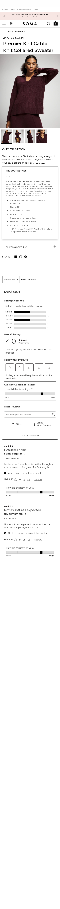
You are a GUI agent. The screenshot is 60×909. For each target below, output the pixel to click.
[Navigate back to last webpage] (4, 31)
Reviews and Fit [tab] (11, 279)
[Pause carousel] (57, 16)
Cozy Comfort (16, 31)
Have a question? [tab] (29, 279)
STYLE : (9, 176)
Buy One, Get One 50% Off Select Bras (30, 14)
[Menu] (4, 24)
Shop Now (26, 17)
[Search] (48, 24)
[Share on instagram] (20, 257)
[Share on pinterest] (25, 257)
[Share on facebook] (15, 257)
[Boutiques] (11, 24)
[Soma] (30, 23)
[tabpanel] (30, 423)
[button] (55, 23)
